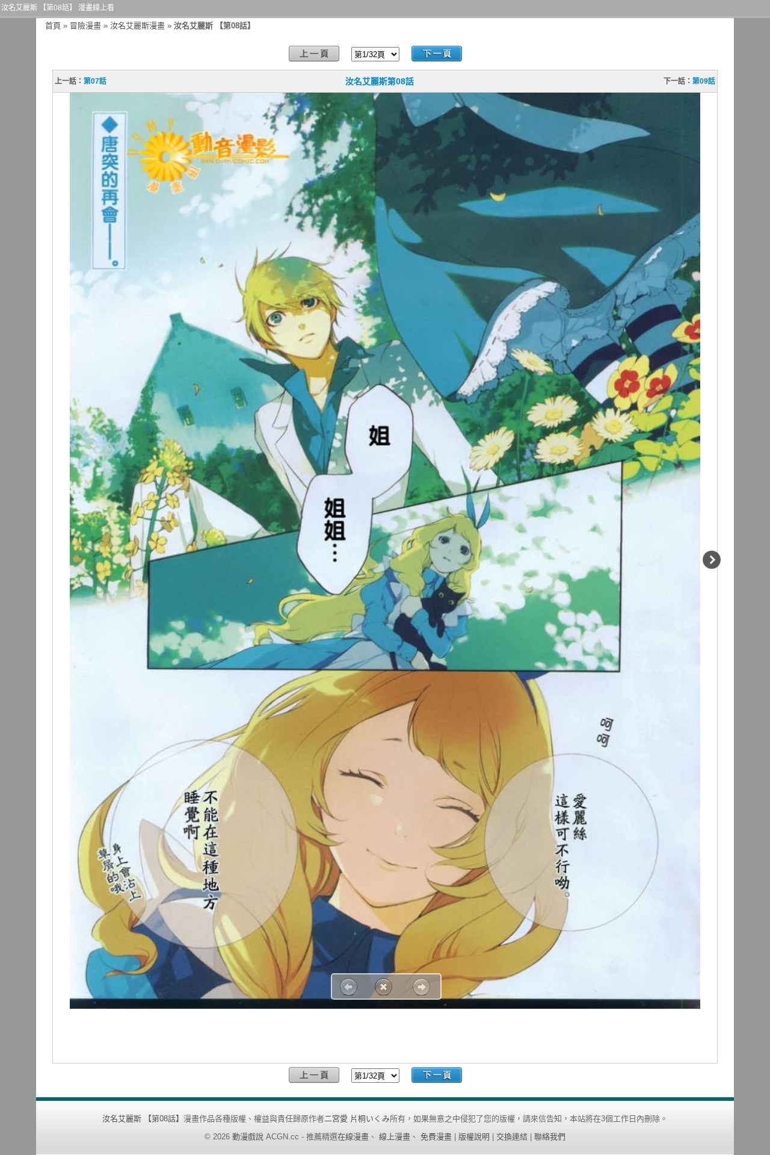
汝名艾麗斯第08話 (379, 81)
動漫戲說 (247, 1136)
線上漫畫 (394, 1136)
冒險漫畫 (85, 25)
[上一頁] (314, 54)
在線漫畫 (353, 1136)
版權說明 (474, 1136)
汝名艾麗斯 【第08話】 (142, 1118)
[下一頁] (436, 54)
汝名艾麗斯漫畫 (137, 25)
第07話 (95, 81)
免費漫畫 (436, 1136)
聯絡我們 (549, 1136)
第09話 (703, 81)
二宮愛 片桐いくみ (357, 1118)
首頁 (53, 25)
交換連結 (512, 1136)
